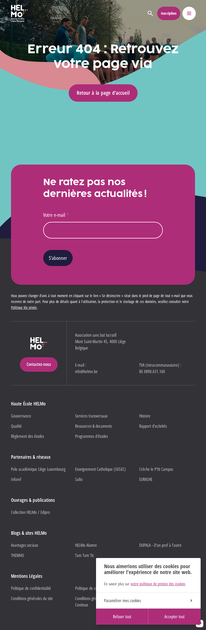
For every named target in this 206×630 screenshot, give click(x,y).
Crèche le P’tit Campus (156, 469)
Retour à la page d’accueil (103, 92)
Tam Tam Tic (84, 555)
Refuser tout (122, 617)
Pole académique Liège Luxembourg (38, 469)
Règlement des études (27, 436)
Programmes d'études (91, 436)
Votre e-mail (55, 215)
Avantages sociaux (24, 545)
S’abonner (58, 258)
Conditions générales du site (32, 598)
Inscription (168, 13)
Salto (79, 479)
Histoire (144, 416)
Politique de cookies (90, 588)
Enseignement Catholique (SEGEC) (100, 469)
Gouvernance (21, 416)
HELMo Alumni (86, 545)
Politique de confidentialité (31, 588)
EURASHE (145, 479)
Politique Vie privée (24, 307)
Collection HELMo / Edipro (30, 512)
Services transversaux (91, 416)
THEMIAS (17, 555)
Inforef (16, 479)
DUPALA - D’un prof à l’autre (160, 545)
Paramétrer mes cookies (122, 601)
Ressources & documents (93, 426)
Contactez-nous (39, 364)
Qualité (16, 426)
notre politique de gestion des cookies (158, 583)
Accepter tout (174, 617)
